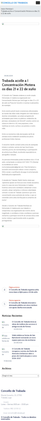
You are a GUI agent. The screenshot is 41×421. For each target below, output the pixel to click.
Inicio (3, 9)
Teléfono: (12, 409)
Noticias (9, 9)
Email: (14, 413)
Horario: (6, 402)
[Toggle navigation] (38, 2)
